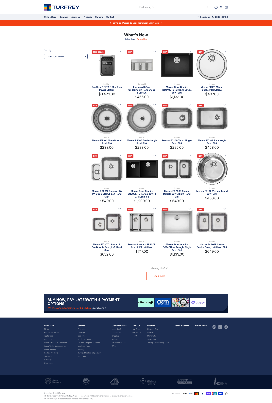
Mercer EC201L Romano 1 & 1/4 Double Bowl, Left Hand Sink (107, 194)
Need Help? (116, 329)
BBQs (46, 329)
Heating (81, 349)
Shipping (115, 336)
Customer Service (119, 326)
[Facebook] (226, 327)
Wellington (151, 339)
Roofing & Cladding (85, 339)
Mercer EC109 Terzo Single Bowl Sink (177, 142)
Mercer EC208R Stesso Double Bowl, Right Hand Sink (177, 194)
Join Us (135, 336)
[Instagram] (214, 327)
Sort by (47, 50)
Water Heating (50, 349)
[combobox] (174, 7)
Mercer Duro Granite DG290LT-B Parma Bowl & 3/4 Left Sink (142, 194)
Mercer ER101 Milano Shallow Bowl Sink (212, 88)
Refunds (115, 339)
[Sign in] (221, 7)
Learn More (98, 307)
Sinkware (48, 356)
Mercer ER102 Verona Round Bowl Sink (212, 192)
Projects (88, 17)
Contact (110, 17)
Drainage (48, 360)
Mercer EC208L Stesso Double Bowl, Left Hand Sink (211, 246)
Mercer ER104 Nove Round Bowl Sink (107, 142)
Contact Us (116, 332)
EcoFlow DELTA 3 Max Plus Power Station (107, 88)
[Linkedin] (220, 327)
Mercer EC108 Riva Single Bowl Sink (212, 142)
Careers (99, 17)
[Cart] (226, 7)
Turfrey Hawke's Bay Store (158, 343)
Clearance (48, 363)
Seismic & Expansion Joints (89, 343)
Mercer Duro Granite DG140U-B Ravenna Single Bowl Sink (177, 90)
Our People (136, 332)
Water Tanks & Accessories (55, 346)
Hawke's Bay (152, 329)
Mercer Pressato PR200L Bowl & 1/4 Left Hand (141, 246)
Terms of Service (119, 343)
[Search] (208, 7)
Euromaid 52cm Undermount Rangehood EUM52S (141, 90)
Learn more (154, 23)
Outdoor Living (50, 339)
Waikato (150, 332)
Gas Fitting (82, 336)
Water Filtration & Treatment (55, 343)
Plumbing (81, 329)
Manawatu (151, 336)
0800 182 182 (221, 17)
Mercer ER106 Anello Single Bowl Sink (142, 142)
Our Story (136, 329)
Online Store (50, 17)
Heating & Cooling (51, 332)
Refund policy (201, 326)
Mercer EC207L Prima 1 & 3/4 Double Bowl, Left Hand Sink (107, 247)
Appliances (48, 336)
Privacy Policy (66, 396)
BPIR (114, 346)
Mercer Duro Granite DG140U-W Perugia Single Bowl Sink (177, 247)
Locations (205, 17)
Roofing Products (51, 353)
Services (64, 17)
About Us (75, 17)
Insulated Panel (84, 346)
